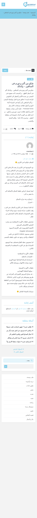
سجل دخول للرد (27, 159)
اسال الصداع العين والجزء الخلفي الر (20, 334)
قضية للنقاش (29, 415)
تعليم (31, 390)
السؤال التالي (19, 352)
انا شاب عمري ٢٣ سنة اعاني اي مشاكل (19, 338)
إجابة (12, 129)
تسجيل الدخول (22, 309)
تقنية (32, 398)
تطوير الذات (29, 386)
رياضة (31, 402)
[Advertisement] (18, 42)
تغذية (31, 394)
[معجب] (32, 154)
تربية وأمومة (29, 381)
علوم (31, 411)
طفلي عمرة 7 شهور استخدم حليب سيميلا (18, 327)
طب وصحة (26, 12)
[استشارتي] (29, 4)
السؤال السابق (17, 349)
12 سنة (20, 129)
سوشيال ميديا (29, 407)
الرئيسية (33, 12)
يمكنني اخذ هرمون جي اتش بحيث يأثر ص (18, 330)
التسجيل (13, 309)
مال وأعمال (30, 419)
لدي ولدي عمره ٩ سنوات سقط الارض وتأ (19, 342)
